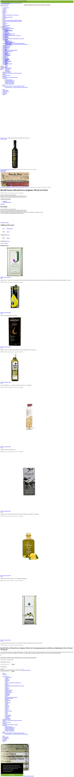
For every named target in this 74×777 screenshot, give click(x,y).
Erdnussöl (7, 684)
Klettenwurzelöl (8, 691)
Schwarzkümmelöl (8, 710)
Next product (2, 171)
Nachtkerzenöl (7, 702)
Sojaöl (6, 714)
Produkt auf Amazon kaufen (5, 199)
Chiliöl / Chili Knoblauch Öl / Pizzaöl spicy (13, 682)
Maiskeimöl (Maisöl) (9, 698)
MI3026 (8, 238)
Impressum (29, 670)
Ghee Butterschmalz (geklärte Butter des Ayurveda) (14, 685)
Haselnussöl (7, 687)
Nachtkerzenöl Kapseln (9, 728)
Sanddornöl (7, 708)
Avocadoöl (7, 679)
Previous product (3, 139)
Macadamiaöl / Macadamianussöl (11, 697)
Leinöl (6, 696)
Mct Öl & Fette (8, 700)
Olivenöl (5, 243)
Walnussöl (7, 717)
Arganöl (4, 8)
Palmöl (6, 704)
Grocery (8, 241)
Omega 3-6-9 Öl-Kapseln (9, 729)
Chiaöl (6, 681)
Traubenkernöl (7, 716)
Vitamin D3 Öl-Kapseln (9, 730)
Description (5, 201)
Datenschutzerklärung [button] (7, 771)
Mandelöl (7, 699)
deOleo (8, 231)
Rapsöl (6, 707)
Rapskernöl (7, 706)
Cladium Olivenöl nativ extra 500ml (7, 169)
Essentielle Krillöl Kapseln (10, 727)
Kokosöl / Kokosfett (6, 27)
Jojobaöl (6, 688)
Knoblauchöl (5, 26)
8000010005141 (10, 228)
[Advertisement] (37, 18)
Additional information (7, 202)
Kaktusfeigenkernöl (8, 690)
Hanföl (6, 686)
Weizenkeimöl (7, 718)
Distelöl (6, 683)
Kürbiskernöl (5, 29)
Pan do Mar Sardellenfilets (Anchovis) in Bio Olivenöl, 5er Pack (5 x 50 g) (14, 187)
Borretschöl (7, 680)
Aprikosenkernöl (6, 7)
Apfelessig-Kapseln (8, 726)
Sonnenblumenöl (8, 715)
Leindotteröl (7, 695)
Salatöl (6, 709)
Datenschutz (23, 670)
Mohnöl (6, 701)
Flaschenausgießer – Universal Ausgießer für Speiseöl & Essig (16, 733)
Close (1, 278)
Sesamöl (6, 713)
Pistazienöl (7, 705)
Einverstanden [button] (12, 774)
